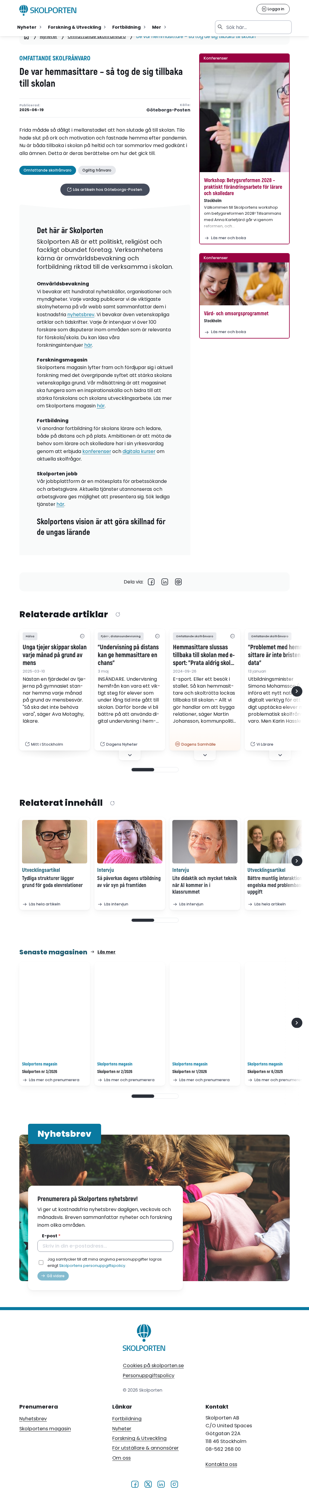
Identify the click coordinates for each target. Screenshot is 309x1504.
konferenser (96, 451)
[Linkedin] (165, 582)
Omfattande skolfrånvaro (97, 37)
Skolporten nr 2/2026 (114, 1071)
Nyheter (48, 37)
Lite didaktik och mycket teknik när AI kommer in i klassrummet (204, 885)
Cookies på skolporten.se (153, 1365)
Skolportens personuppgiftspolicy (92, 1265)
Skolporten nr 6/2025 (265, 1071)
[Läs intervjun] (129, 841)
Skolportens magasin (45, 1428)
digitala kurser (139, 451)
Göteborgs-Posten (168, 110)
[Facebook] (151, 582)
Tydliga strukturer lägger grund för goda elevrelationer (52, 882)
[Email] (178, 582)
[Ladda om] (117, 614)
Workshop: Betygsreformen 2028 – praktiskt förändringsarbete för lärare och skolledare (243, 187)
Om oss (121, 1457)
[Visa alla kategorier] (82, 636)
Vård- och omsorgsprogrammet (236, 313)
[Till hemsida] (144, 1338)
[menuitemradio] (30, 27)
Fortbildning (127, 1418)
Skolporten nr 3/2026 (39, 1071)
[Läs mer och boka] (244, 117)
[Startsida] (26, 36)
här (88, 345)
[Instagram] (174, 1484)
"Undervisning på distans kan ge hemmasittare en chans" (128, 655)
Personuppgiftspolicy (148, 1375)
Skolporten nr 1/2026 (189, 1071)
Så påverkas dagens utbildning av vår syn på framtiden (129, 882)
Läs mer (106, 952)
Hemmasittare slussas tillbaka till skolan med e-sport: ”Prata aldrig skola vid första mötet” (204, 655)
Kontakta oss (221, 1464)
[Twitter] (148, 1484)
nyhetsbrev (80, 314)
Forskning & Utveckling (139, 1438)
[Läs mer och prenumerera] (54, 1011)
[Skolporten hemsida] (48, 10)
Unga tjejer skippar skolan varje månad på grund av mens (55, 655)
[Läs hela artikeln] (54, 841)
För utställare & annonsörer (145, 1448)
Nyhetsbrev (33, 1418)
